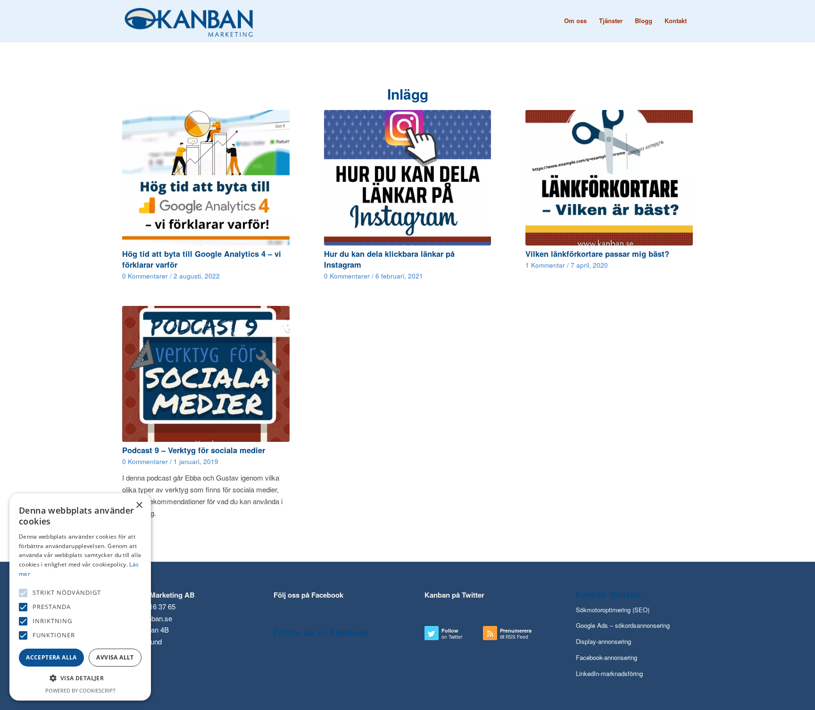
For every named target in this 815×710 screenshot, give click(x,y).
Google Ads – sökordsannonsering (623, 625)
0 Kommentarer (145, 275)
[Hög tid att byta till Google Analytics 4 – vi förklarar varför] (206, 177)
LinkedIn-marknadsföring (609, 673)
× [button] (138, 505)
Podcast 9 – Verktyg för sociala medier (193, 450)
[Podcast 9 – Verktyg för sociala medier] (206, 373)
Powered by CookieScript (80, 690)
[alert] (80, 597)
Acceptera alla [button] (51, 657)
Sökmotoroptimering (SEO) (612, 609)
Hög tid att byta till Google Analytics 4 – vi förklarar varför (201, 259)
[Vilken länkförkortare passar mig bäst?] (609, 177)
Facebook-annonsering (606, 657)
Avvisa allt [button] (114, 657)
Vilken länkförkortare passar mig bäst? (597, 253)
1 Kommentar (545, 265)
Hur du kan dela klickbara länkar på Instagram (389, 259)
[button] (23, 592)
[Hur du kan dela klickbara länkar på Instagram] (407, 177)
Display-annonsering (603, 641)
